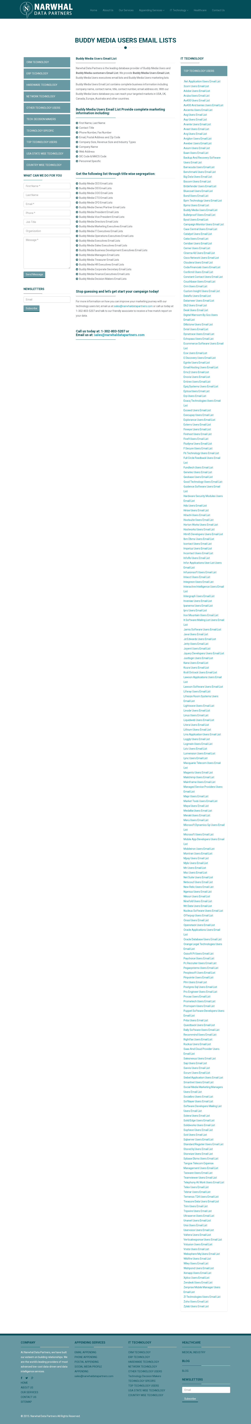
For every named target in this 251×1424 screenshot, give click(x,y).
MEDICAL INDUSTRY (193, 1352)
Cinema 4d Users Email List (199, 253)
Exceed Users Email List (197, 410)
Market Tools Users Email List (200, 801)
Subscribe (31, 308)
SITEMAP (26, 1401)
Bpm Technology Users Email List (203, 200)
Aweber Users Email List (197, 143)
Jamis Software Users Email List (202, 629)
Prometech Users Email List (199, 1001)
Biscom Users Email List (197, 181)
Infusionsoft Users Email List (200, 572)
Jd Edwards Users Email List (200, 639)
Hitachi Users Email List (197, 515)
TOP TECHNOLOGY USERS (41, 142)
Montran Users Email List (198, 853)
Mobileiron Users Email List (199, 848)
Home (93, 10)
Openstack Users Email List (199, 925)
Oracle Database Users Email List (203, 939)
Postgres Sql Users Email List (200, 987)
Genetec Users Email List (198, 472)
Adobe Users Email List (197, 90)
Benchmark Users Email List (200, 171)
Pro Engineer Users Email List (200, 991)
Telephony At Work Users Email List (204, 1182)
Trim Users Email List (196, 1206)
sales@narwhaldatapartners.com (133, 306)
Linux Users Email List (196, 715)
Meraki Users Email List (197, 815)
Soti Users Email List (195, 1134)
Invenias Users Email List (198, 600)
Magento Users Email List (198, 772)
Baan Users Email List (196, 152)
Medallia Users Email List (198, 810)
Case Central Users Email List (200, 229)
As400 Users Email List (197, 100)
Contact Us (218, 10)
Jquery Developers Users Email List (204, 653)
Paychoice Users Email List (199, 958)
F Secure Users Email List (198, 448)
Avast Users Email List (196, 129)
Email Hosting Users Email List (201, 367)
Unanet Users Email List (197, 1220)
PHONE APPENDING (86, 1357)
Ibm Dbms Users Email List (199, 538)
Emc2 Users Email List (196, 372)
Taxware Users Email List (198, 1172)
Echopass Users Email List (199, 338)
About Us (108, 10)
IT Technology (178, 10)
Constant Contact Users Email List (203, 276)
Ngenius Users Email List (198, 891)
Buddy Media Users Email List (200, 210)
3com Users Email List (196, 86)
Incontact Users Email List (198, 553)
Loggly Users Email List (197, 739)
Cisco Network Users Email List (201, 257)
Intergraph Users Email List (199, 596)
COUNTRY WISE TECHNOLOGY (44, 165)
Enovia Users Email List (197, 376)
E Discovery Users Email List (200, 357)
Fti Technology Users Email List (201, 453)
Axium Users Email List (197, 148)
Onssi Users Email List (196, 920)
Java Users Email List (196, 634)
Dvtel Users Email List (196, 329)
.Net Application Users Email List (202, 81)
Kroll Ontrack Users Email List (200, 672)
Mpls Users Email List (196, 863)
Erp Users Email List (195, 395)
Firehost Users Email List (198, 434)
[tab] (47, 62)
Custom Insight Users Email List (202, 291)
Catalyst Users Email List (198, 233)
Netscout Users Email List (198, 882)
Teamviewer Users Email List (200, 1177)
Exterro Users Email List (197, 424)
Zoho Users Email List (196, 1301)
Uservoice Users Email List (199, 1230)
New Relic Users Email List (199, 886)
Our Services (126, 10)
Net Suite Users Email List (198, 877)
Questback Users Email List (199, 1025)
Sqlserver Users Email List (198, 1139)
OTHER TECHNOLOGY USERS (43, 107)
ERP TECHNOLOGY (37, 73)
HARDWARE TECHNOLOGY (41, 84)
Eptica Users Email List (196, 391)
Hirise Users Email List (196, 510)
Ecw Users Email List (195, 353)
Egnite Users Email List (197, 362)
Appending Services (151, 10)
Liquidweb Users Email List (199, 720)
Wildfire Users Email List (197, 1258)
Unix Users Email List (195, 1225)
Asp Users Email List (195, 119)
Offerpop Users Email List (198, 915)
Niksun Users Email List (197, 896)
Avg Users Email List (195, 133)
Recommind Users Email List (200, 1034)
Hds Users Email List (195, 505)
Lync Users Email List (195, 758)
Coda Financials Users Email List (202, 267)
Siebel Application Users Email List (203, 1077)
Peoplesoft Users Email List (199, 972)
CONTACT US (28, 1397)
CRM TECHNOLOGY (37, 62)
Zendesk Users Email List (198, 1282)
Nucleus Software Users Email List (203, 910)
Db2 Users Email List (195, 305)
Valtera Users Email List (197, 1234)
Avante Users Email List (197, 124)
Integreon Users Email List (199, 581)
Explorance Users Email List (199, 419)
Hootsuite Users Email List (199, 519)
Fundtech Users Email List (198, 467)
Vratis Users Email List (196, 1249)
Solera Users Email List (197, 1115)
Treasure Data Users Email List (201, 1201)
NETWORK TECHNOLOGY (40, 96)
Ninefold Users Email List (198, 901)
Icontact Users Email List (198, 543)
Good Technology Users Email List (203, 481)
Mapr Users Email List (196, 796)
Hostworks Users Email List (199, 529)
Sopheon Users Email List (198, 1129)
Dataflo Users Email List (197, 295)
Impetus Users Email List (198, 548)
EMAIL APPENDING (85, 1352)
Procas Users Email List (197, 996)
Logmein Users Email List (198, 743)
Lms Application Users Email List (202, 734)
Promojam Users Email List (199, 1006)
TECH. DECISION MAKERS (41, 119)
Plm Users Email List (195, 982)
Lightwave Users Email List (199, 705)
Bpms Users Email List (196, 205)
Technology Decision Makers (144, 1376)
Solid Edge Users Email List (199, 1120)
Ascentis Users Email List (198, 110)
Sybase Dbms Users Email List (201, 1158)
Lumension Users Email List (199, 753)
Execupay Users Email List (199, 415)
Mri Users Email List (195, 867)
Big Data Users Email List (198, 176)
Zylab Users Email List (196, 1306)
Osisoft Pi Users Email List (199, 953)
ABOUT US (27, 1387)
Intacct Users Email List (197, 577)
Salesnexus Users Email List (200, 1058)
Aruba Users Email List (196, 95)
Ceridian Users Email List (198, 243)
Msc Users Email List (195, 872)
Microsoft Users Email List (199, 834)
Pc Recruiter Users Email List (200, 963)
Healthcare (200, 10)
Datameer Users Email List (199, 300)
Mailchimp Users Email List (199, 777)
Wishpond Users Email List (199, 1268)
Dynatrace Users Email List (199, 334)
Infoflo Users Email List (197, 558)
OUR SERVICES (29, 1392)
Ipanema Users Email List (198, 605)
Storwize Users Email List (198, 1153)
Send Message (34, 274)
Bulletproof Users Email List (199, 214)
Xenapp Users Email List (197, 1272)
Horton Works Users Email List (201, 524)
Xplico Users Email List (196, 1277)
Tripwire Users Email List (198, 1211)
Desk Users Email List (196, 310)
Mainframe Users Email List (199, 782)
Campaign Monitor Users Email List (204, 224)
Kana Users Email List (196, 662)
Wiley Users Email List (196, 1263)
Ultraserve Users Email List (199, 1215)
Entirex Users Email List (197, 381)
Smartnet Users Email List (199, 1082)
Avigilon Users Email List (197, 138)
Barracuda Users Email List (199, 167)
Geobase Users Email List (198, 477)
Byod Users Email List (196, 219)
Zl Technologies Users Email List (202, 1296)
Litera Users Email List (196, 724)
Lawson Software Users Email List (203, 686)
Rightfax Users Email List (198, 1039)
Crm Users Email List (195, 286)
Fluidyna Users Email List (198, 443)
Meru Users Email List (196, 820)
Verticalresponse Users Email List (203, 1239)
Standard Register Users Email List (203, 1144)
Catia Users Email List (196, 238)
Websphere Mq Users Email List (202, 1253)
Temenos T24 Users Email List (201, 1196)
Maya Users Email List (196, 805)
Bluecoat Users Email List (198, 191)
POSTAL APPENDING (87, 1361)
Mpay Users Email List (196, 858)
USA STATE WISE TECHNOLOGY (44, 153)
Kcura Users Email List (196, 667)
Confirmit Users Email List (198, 272)
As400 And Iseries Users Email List (203, 105)
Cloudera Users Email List (198, 262)
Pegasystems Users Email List (201, 967)
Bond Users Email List (196, 195)
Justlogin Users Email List (198, 658)
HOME (24, 1382)
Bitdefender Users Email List (200, 186)
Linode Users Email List (197, 710)
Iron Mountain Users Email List (201, 615)
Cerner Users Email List (197, 248)
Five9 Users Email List (196, 438)
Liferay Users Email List (197, 691)
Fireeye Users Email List (197, 429)
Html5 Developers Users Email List (203, 534)
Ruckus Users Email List (197, 1044)
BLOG (185, 1370)
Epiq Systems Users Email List (201, 386)
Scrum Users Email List (197, 1072)
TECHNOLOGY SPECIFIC (40, 130)
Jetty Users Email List (196, 643)
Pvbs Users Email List (196, 1020)
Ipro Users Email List (195, 610)
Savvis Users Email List (197, 1068)
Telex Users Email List (196, 1187)
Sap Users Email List (195, 1063)
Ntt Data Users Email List (198, 905)
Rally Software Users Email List (201, 1029)
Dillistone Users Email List (198, 324)
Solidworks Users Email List (199, 1125)
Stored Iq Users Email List (198, 1149)
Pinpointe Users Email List (198, 977)
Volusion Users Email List (198, 1244)
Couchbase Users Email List (199, 281)
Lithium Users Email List (197, 729)
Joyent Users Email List (197, 648)
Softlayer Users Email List (198, 1101)
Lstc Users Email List (195, 748)
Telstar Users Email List (197, 1191)
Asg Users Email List (195, 114)
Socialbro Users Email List (198, 1096)
